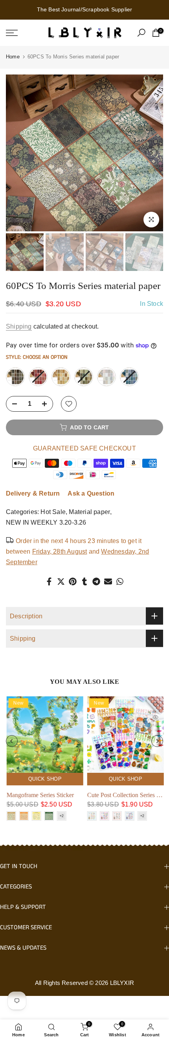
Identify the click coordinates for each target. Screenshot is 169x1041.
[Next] (151, 153)
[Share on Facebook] (49, 581)
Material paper (89, 512)
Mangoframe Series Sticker (39, 795)
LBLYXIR (122, 982)
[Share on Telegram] (96, 581)
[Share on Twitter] (61, 581)
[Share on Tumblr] (84, 581)
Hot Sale (53, 512)
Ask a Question (91, 493)
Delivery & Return (33, 493)
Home (13, 57)
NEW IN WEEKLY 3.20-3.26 (46, 522)
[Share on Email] (108, 581)
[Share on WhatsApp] (120, 581)
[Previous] (18, 153)
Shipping (19, 326)
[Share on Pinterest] (73, 581)
